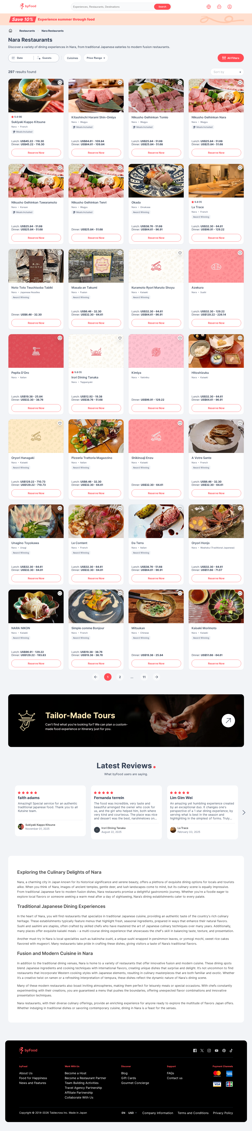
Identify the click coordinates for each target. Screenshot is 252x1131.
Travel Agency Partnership (83, 1088)
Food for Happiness (33, 1078)
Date (20, 57)
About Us (25, 1073)
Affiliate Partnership (79, 1092)
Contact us (174, 1078)
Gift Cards (128, 1078)
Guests (46, 57)
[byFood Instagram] (209, 1050)
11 (144, 677)
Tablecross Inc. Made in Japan (68, 1112)
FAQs (170, 1073)
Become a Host (75, 1073)
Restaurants (27, 30)
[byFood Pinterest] (224, 1050)
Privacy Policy (223, 1113)
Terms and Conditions (193, 1113)
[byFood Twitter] (202, 1051)
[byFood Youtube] (216, 1050)
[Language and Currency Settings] (208, 6)
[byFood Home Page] (28, 8)
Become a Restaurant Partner (85, 1078)
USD (131, 1112)
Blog (124, 1073)
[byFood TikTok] (231, 1051)
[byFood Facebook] (195, 1050)
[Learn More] (228, 720)
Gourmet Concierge (135, 1083)
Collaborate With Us (79, 1097)
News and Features (32, 1083)
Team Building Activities (81, 1083)
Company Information (157, 1113)
